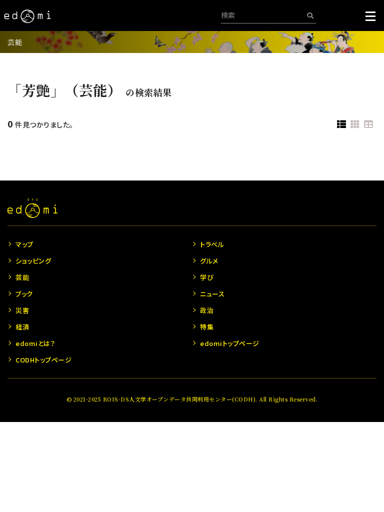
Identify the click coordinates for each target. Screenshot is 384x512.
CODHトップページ (44, 359)
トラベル (212, 244)
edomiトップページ (230, 343)
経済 (22, 327)
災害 (22, 310)
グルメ (209, 261)
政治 (207, 310)
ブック (24, 293)
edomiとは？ (35, 343)
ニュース (212, 293)
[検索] (310, 15)
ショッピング (33, 261)
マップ (25, 244)
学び (207, 277)
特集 (207, 327)
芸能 (15, 42)
